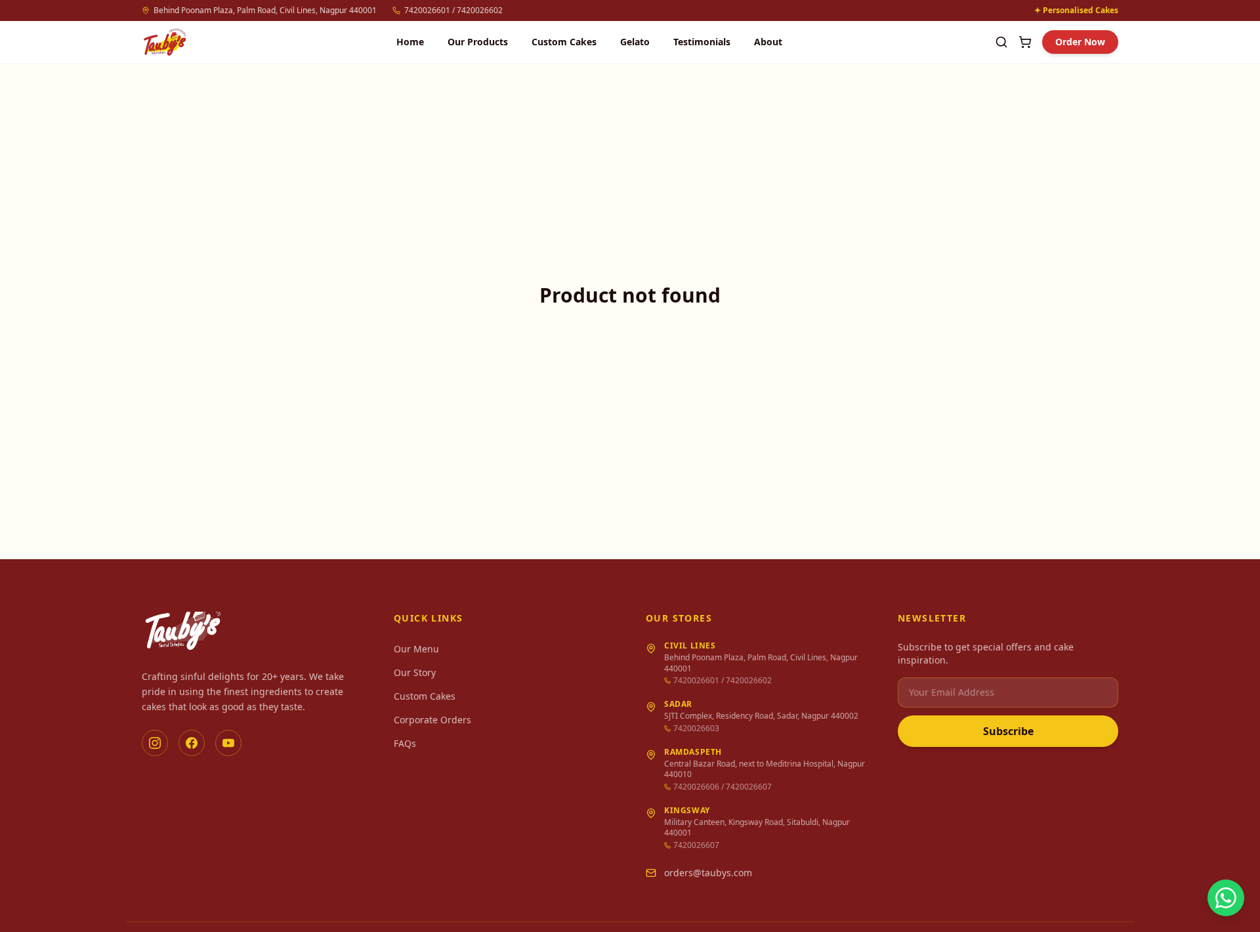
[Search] (1001, 42)
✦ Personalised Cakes (1076, 10)
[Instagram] (155, 743)
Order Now (1080, 41)
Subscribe (1008, 731)
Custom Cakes (564, 41)
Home (410, 41)
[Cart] (1025, 42)
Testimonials (701, 41)
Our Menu (416, 649)
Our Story (415, 672)
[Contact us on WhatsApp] (1226, 897)
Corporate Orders (432, 719)
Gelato (635, 41)
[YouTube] (228, 743)
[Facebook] (191, 743)
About (768, 41)
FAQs (405, 743)
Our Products (478, 41)
